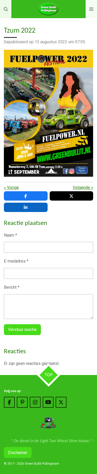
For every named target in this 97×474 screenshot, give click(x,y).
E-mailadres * (16, 261)
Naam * (10, 235)
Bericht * (11, 287)
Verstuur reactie (22, 329)
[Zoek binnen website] (5, 9)
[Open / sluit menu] (91, 9)
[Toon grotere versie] (48, 113)
